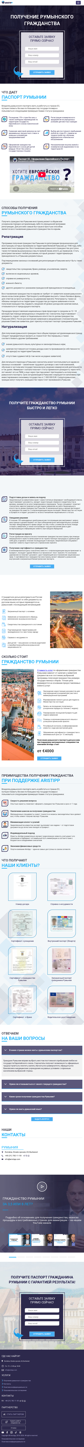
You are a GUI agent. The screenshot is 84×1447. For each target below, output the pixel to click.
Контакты (7, 1384)
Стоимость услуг (45, 670)
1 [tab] (10, 1258)
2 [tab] (18, 1258)
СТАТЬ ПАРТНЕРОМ (15, 1414)
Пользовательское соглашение (15, 1390)
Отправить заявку (42, 566)
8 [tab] (69, 1258)
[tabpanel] (19, 1240)
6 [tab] (52, 1258)
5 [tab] (44, 1258)
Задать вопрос (42, 1119)
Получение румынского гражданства (17, 1380)
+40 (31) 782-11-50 (13, 1156)
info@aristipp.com (12, 1159)
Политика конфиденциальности (15, 1387)
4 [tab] (35, 1258)
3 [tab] (27, 1258)
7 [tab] (60, 1258)
